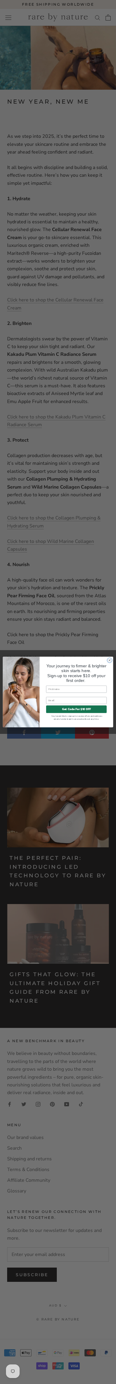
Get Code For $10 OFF (76, 709)
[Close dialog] (109, 660)
